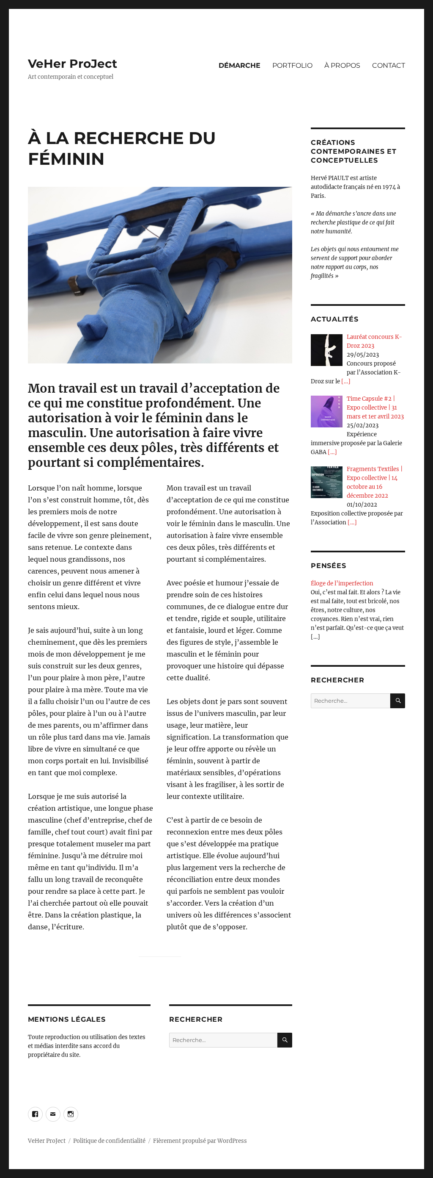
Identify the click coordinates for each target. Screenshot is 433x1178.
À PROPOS (342, 65)
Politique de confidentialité (109, 1141)
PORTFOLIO (292, 65)
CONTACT (388, 65)
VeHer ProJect (72, 63)
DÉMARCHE (239, 65)
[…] (346, 381)
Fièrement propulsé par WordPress (200, 1141)
